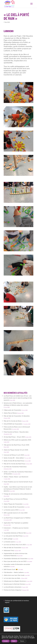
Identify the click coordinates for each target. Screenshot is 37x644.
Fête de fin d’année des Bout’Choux (14, 464)
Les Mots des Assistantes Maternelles (15, 467)
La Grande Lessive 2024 (11, 510)
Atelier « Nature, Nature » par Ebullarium (16, 477)
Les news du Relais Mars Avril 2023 (15, 545)
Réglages (22, 641)
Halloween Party (9, 550)
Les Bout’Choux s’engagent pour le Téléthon (17, 518)
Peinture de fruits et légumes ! (13, 590)
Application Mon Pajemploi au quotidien (16, 523)
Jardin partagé (8, 539)
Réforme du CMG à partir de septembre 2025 (17, 440)
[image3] (18, 302)
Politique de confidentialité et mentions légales (17, 601)
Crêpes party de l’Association (12, 410)
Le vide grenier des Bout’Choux (13, 536)
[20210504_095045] (18, 227)
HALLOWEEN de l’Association (13, 424)
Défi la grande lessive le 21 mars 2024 (15, 513)
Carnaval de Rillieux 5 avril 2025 (14, 455)
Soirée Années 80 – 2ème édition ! (14, 458)
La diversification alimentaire (12, 587)
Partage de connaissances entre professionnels (18, 494)
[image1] (18, 203)
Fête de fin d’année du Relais (12, 421)
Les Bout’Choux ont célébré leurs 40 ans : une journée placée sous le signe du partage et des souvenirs (18, 398)
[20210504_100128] (18, 375)
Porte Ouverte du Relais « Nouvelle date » (16, 432)
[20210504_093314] (18, 103)
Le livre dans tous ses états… (12, 578)
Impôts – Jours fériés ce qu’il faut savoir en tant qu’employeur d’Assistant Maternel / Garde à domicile (18, 489)
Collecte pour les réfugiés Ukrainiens (15, 581)
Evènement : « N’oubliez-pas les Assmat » (16, 528)
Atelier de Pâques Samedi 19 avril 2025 (16, 450)
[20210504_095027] (18, 275)
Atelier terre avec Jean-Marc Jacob (14, 575)
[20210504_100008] (18, 351)
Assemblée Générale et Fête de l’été (15, 533)
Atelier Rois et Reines (10, 413)
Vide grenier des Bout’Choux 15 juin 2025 (16, 445)
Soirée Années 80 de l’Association (14, 507)
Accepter (6, 641)
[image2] (18, 327)
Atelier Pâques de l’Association (13, 504)
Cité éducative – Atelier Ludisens (14, 572)
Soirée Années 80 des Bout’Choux (14, 461)
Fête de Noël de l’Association (12, 547)
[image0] (18, 176)
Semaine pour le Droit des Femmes (14, 584)
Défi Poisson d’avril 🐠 (11, 569)
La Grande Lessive (9, 542)
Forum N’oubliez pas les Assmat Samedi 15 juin (18, 482)
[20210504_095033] (18, 251)
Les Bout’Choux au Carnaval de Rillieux (16, 499)
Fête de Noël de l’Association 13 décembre (17, 416)
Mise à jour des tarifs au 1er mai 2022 (15, 561)
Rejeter (14, 641)
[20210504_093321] (18, 127)
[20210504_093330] (18, 151)
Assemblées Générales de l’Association (16, 558)
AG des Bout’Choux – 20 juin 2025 (14, 437)
